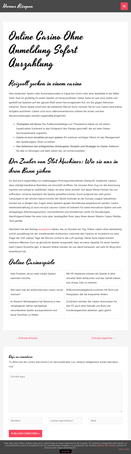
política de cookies (106, 445)
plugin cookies (124, 449)
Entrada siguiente (104, 338)
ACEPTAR (65, 451)
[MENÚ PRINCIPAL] (124, 6)
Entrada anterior (26, 338)
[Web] (105, 421)
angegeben (44, 229)
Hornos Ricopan (18, 6)
